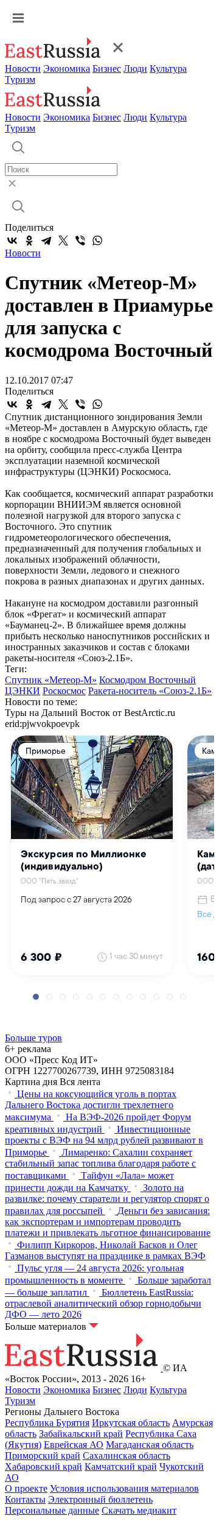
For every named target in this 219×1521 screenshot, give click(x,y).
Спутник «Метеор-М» (51, 680)
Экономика (66, 68)
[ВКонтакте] (12, 240)
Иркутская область (131, 1422)
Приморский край (42, 1455)
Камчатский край (121, 1466)
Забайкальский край (81, 1433)
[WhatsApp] (97, 240)
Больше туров (33, 1038)
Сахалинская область (126, 1455)
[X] (63, 240)
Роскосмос (64, 691)
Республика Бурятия (47, 1422)
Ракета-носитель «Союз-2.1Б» (150, 691)
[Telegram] (46, 240)
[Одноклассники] (29, 240)
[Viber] (80, 240)
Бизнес (106, 68)
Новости (23, 68)
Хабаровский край (43, 1466)
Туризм (20, 79)
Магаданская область (149, 1444)
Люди (135, 68)
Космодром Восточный (147, 680)
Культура (168, 68)
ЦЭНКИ (22, 691)
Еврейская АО (73, 1444)
